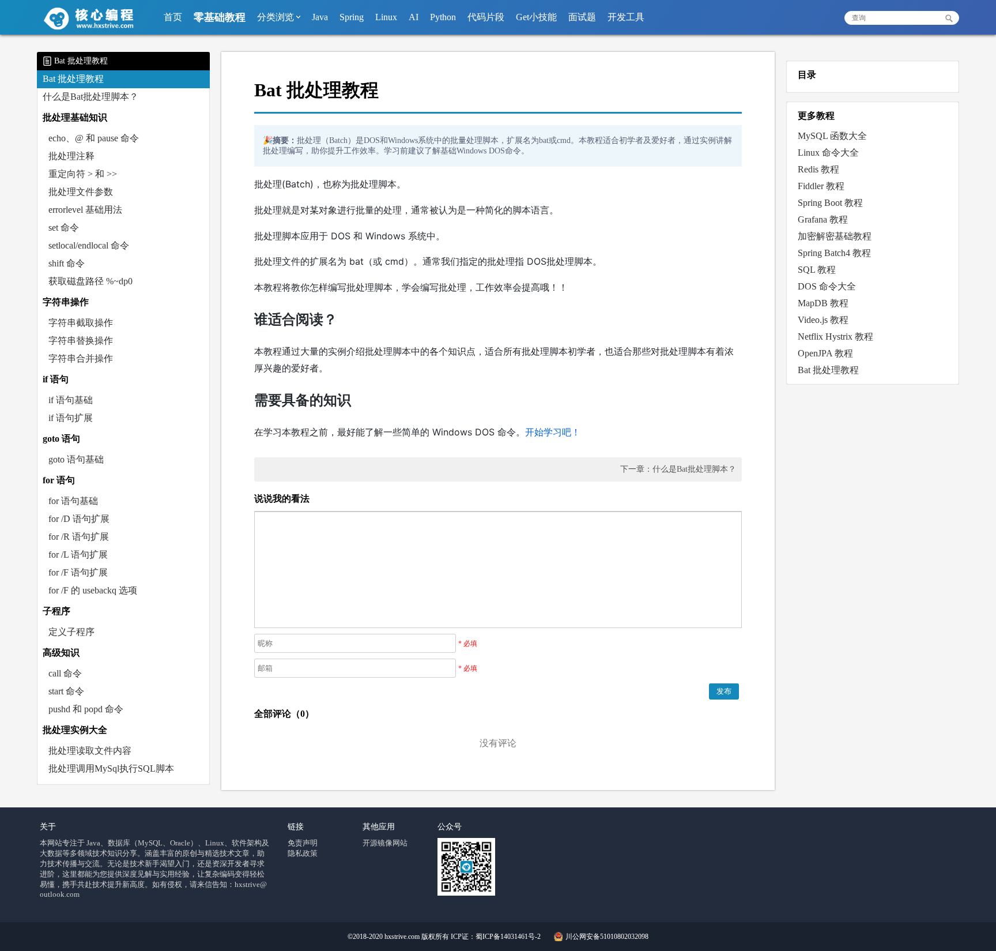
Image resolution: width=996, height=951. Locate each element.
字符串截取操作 (80, 323)
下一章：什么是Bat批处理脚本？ (678, 469)
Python (443, 17)
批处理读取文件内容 (89, 750)
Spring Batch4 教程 (834, 253)
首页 (173, 17)
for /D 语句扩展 (79, 519)
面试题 (582, 17)
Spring (351, 17)
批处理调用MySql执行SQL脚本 (111, 768)
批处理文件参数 (80, 192)
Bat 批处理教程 (73, 79)
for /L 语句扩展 (78, 554)
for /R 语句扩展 (78, 537)
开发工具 (626, 17)
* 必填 (467, 644)
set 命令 (63, 227)
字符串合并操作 (80, 358)
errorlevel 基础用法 (85, 210)
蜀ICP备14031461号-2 (508, 937)
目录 (807, 75)
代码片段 (485, 17)
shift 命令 (66, 263)
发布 (723, 691)
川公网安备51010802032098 (606, 937)
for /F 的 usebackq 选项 (92, 590)
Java (320, 17)
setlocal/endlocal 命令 (88, 245)
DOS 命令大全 (827, 286)
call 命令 (65, 673)
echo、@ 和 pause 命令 (93, 138)
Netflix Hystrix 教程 (835, 336)
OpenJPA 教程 (825, 353)
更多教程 (816, 116)
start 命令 (66, 691)
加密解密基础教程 (834, 236)
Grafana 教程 (823, 219)
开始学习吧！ (552, 432)
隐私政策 (303, 853)
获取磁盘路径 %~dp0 (90, 281)
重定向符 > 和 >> (82, 174)
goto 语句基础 (76, 459)
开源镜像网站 (385, 843)
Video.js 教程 (823, 320)
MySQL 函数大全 (832, 136)
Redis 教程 (818, 169)
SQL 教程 (817, 270)
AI (413, 17)
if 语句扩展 (70, 418)
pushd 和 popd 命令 (85, 709)
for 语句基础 (73, 501)
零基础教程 (220, 17)
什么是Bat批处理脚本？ (90, 97)
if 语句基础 (70, 400)
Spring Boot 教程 (830, 203)
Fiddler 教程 (821, 186)
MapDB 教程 (823, 303)
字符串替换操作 (80, 340)
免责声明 (303, 843)
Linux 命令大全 (828, 152)
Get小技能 (536, 17)
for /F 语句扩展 (78, 572)
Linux (386, 17)
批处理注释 (71, 156)
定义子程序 (71, 632)
